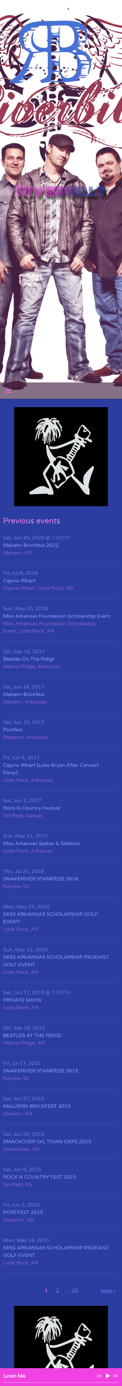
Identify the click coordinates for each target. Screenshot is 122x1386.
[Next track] (115, 1376)
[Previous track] (99, 1376)
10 (75, 1290)
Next (106, 1291)
